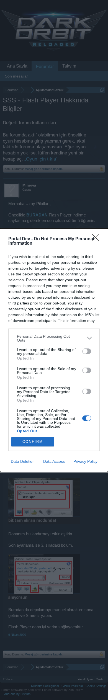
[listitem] (54, 338)
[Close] (97, 239)
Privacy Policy (85, 461)
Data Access (54, 461)
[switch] (86, 351)
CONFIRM (32, 442)
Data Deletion (23, 461)
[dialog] (54, 350)
